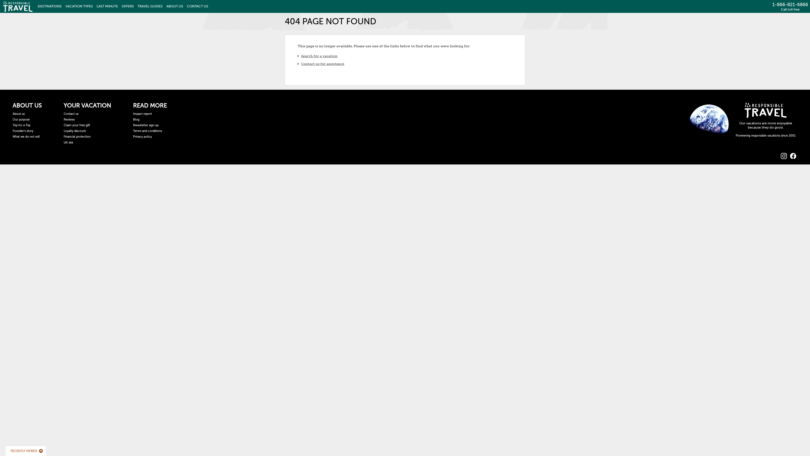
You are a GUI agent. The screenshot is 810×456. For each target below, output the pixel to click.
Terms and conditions (147, 131)
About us (19, 113)
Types (79, 6)
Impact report (142, 113)
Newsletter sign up (145, 125)
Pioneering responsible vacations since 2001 (766, 135)
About (174, 6)
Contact (197, 6)
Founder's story (23, 131)
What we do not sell (26, 136)
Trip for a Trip (21, 125)
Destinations (50, 6)
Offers (128, 6)
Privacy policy (142, 136)
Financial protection (77, 136)
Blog (136, 119)
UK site (68, 142)
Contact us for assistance (322, 64)
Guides (150, 6)
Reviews (69, 119)
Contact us (71, 113)
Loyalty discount (75, 131)
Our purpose (21, 119)
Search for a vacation (319, 56)
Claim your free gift (77, 125)
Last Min (107, 6)
